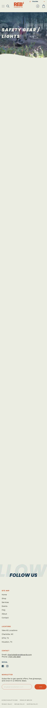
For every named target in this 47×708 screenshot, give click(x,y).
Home (4, 595)
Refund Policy (19, 704)
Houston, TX (7, 642)
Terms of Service (26, 700)
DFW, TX (5, 638)
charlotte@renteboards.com (20, 655)
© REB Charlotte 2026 (9, 700)
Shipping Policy (32, 704)
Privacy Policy (7, 704)
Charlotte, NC (7, 634)
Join (40, 686)
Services (5, 602)
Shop (4, 598)
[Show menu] (3, 6)
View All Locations (9, 630)
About (4, 614)
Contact (5, 618)
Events (4, 606)
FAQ (3, 610)
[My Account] (37, 6)
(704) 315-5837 (14, 657)
